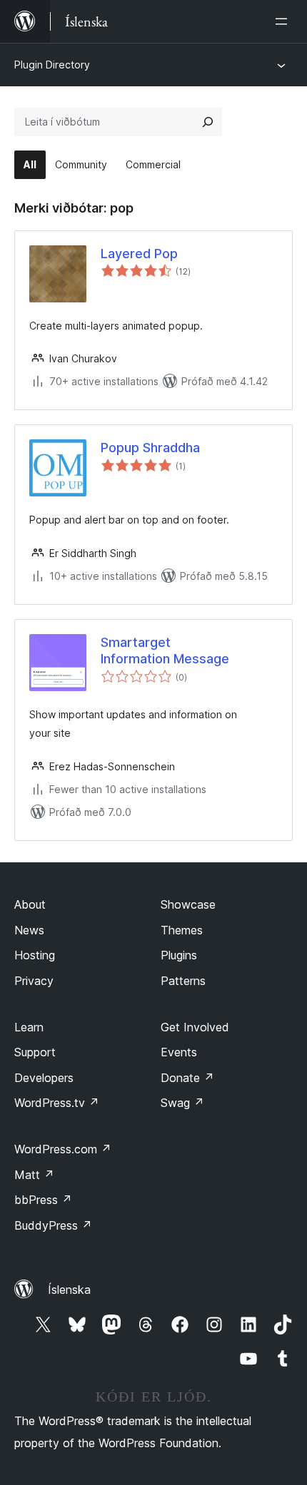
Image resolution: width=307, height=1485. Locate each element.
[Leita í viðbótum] (207, 122)
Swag (182, 1103)
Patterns (183, 981)
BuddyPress (53, 1225)
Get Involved (195, 1027)
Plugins (179, 955)
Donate (187, 1078)
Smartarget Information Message (165, 650)
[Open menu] (284, 21)
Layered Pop (139, 253)
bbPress (43, 1200)
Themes (182, 930)
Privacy (34, 981)
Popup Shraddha (150, 447)
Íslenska (69, 1289)
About (30, 904)
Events (179, 1052)
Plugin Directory (52, 64)
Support (35, 1052)
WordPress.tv (56, 1103)
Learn (29, 1027)
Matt (34, 1175)
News (29, 930)
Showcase (188, 904)
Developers (44, 1078)
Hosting (34, 955)
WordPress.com (62, 1149)
